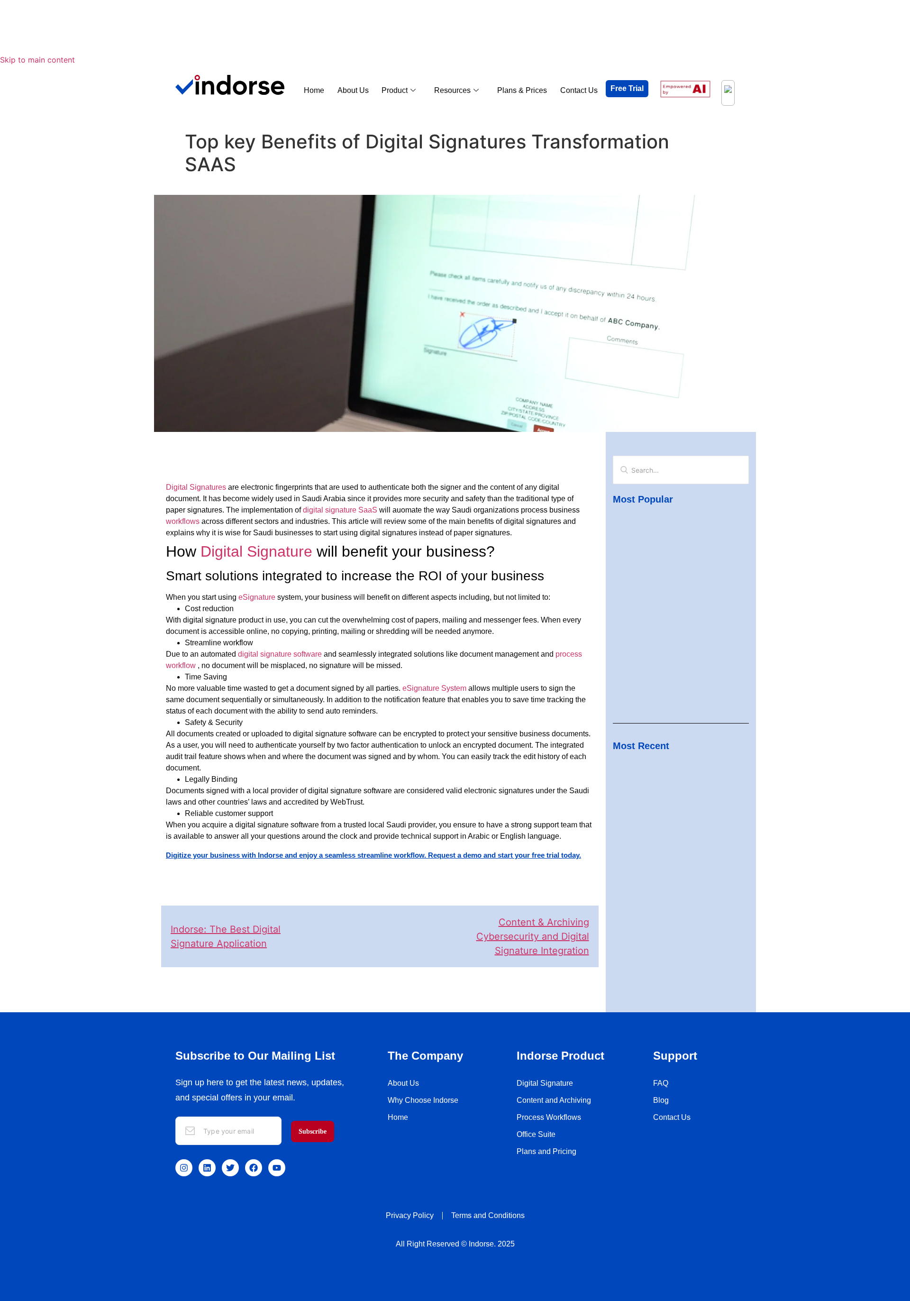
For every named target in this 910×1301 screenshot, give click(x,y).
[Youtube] (276, 1167)
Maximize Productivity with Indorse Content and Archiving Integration (671, 686)
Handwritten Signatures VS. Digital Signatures (670, 852)
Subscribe (313, 1131)
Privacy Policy (410, 1215)
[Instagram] (183, 1167)
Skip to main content (37, 59)
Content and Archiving (554, 1100)
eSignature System (434, 688)
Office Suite (536, 1134)
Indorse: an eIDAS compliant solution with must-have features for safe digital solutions (677, 610)
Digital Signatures (196, 487)
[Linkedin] (207, 1167)
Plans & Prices (522, 90)
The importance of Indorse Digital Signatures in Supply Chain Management (680, 650)
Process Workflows (549, 1117)
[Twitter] (230, 1167)
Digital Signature (256, 551)
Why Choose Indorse (423, 1100)
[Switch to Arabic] (728, 93)
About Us (353, 90)
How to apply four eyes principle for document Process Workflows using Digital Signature (673, 893)
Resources (452, 90)
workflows (183, 521)
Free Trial (627, 88)
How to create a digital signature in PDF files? (678, 934)
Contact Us (579, 90)
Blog (661, 1100)
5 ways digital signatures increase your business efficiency (677, 569)
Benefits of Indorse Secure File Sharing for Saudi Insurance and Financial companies (678, 786)
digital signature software (280, 654)
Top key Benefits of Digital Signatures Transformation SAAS (675, 534)
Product (395, 90)
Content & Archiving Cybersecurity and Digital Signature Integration (532, 936)
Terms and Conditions (488, 1215)
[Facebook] (253, 1167)
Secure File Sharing (645, 823)
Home (314, 90)
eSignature (256, 597)
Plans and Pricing (546, 1151)
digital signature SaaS (340, 510)
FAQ (660, 1083)
